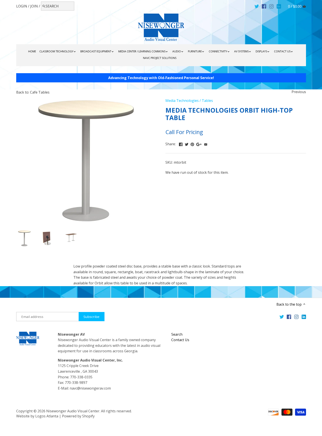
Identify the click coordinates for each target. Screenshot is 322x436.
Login (21, 6)
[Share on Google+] (199, 143)
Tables (207, 100)
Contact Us (180, 339)
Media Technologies (182, 100)
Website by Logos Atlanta (37, 416)
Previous (299, 91)
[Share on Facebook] (180, 143)
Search (176, 334)
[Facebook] (264, 6)
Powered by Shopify (78, 416)
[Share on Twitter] (186, 143)
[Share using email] (205, 143)
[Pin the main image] (192, 143)
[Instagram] (271, 6)
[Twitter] (257, 6)
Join (34, 6)
